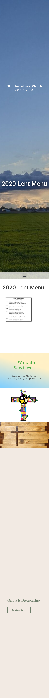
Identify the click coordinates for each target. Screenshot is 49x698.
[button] (24, 275)
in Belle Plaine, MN (24, 88)
